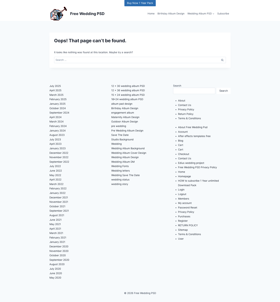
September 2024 (59, 112)
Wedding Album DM (123, 161)
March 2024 (56, 121)
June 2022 (55, 170)
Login (181, 189)
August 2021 (56, 215)
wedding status (120, 179)
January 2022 (57, 193)
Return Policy (185, 114)
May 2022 (55, 175)
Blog (180, 140)
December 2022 (58, 152)
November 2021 (58, 201)
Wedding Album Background (128, 148)
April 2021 (55, 228)
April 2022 (55, 179)
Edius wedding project (191, 162)
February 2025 (57, 99)
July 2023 (55, 139)
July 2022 (55, 166)
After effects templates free (194, 136)
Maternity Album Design (125, 117)
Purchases (184, 216)
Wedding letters (120, 170)
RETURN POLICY (188, 225)
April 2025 (55, 90)
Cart (180, 145)
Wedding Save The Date (125, 175)
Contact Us (184, 105)
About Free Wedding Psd (193, 127)
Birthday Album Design (171, 13)
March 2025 (56, 94)
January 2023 (57, 148)
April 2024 (55, 117)
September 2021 (59, 210)
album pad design (121, 103)
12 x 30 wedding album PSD (128, 86)
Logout (182, 194)
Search (177, 85)
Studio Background (122, 139)
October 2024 (57, 108)
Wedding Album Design (125, 157)
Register (183, 220)
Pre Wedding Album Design (127, 130)
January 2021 (57, 241)
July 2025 (55, 86)
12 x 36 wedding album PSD (128, 90)
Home (151, 13)
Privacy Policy (186, 109)
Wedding (116, 143)
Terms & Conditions (189, 118)
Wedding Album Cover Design (128, 152)
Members (183, 198)
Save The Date (120, 135)
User (181, 238)
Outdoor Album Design (124, 121)
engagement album (122, 112)
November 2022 (58, 157)
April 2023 (55, 143)
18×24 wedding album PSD (127, 99)
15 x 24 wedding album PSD (128, 94)
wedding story (119, 184)
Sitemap (183, 229)
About (181, 100)
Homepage (184, 176)
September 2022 (59, 161)
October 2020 (57, 255)
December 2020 (58, 246)
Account (183, 131)
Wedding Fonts (120, 166)
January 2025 (57, 103)
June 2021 (55, 219)
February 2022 (57, 188)
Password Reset (187, 207)
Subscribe (223, 13)
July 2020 (55, 268)
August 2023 (57, 135)
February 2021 (57, 237)
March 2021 (56, 233)
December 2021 (58, 197)
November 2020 (59, 251)
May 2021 (55, 224)
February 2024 (58, 126)
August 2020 (57, 264)
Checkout (183, 154)
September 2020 (59, 259)
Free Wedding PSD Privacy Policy (197, 167)
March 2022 (56, 184)
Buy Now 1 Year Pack (140, 3)
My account (185, 203)
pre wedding (118, 126)
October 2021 (57, 206)
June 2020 (55, 273)
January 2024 (57, 130)
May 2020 (55, 277)
